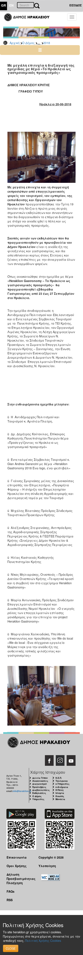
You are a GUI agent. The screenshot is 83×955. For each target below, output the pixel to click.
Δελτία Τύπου (40, 777)
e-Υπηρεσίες (62, 783)
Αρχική (15, 43)
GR (3, 5)
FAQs (10, 891)
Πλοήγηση (15, 883)
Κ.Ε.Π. (59, 777)
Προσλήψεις (39, 787)
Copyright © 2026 (51, 857)
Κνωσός (60, 796)
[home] (29, 19)
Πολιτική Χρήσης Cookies (43, 940)
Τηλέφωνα (62, 780)
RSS (10, 900)
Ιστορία (60, 793)
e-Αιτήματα (62, 787)
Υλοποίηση (47, 866)
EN (11, 5)
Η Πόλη (59, 790)
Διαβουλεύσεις (41, 790)
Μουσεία (60, 799)
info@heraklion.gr (22, 791)
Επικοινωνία (17, 857)
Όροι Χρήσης (17, 866)
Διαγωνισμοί (39, 783)
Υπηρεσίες (38, 799)
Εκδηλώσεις (39, 793)
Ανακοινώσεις (40, 780)
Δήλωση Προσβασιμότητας (19, 876)
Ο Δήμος (28, 43)
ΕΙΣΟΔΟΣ (75, 5)
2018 (46, 43)
